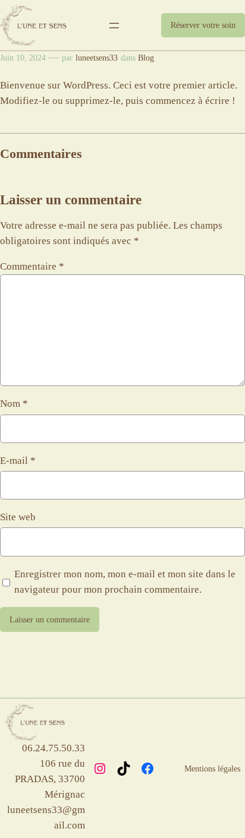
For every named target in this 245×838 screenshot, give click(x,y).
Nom (14, 403)
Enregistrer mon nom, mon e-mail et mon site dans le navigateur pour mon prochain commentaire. (124, 581)
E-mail (18, 460)
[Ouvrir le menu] (114, 25)
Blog (146, 57)
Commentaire (32, 266)
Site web (18, 517)
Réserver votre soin (203, 25)
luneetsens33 (97, 57)
